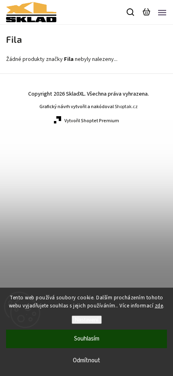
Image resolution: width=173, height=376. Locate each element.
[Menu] (162, 12)
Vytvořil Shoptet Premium (91, 120)
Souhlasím (86, 338)
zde (159, 305)
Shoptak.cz (126, 106)
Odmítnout (86, 360)
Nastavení (87, 320)
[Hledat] (131, 12)
